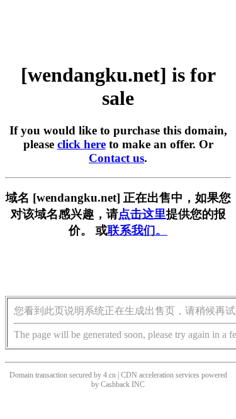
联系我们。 (137, 230)
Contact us (116, 158)
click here (81, 144)
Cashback (115, 384)
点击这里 (142, 213)
